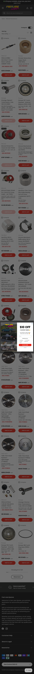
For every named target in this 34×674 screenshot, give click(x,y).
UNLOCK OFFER (25, 345)
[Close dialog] (32, 323)
